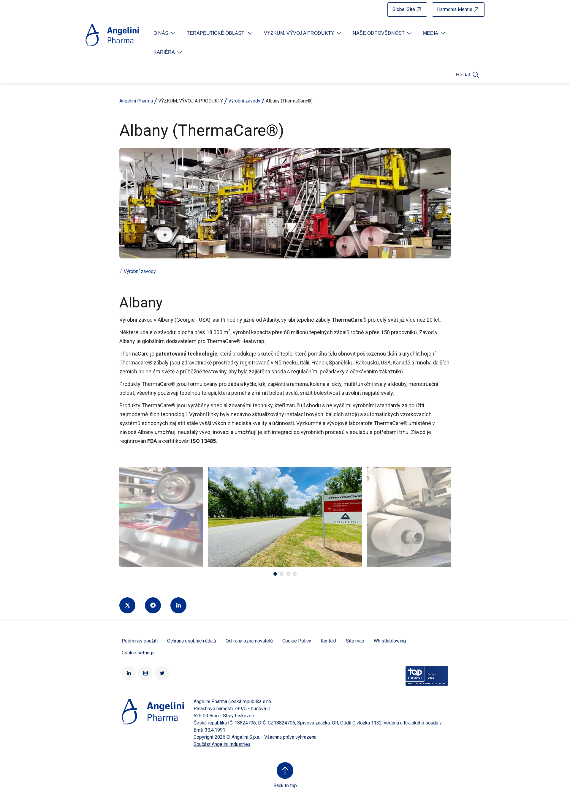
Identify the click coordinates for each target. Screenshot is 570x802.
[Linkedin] (178, 605)
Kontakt (328, 641)
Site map (355, 641)
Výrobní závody (244, 101)
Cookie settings (138, 653)
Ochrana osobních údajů (191, 641)
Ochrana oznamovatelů (249, 641)
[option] (285, 517)
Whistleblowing (390, 641)
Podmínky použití (140, 641)
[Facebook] (153, 605)
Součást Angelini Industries (222, 744)
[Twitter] (127, 605)
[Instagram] (145, 673)
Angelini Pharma (136, 101)
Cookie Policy (296, 641)
